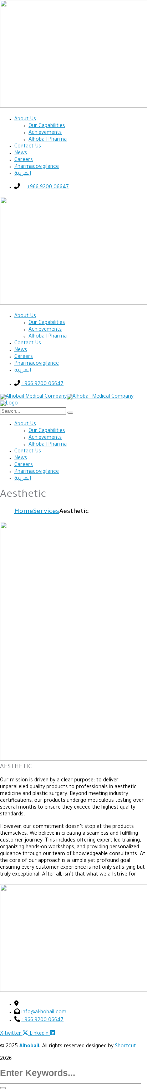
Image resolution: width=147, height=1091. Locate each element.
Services (46, 511)
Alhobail (29, 1046)
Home (23, 511)
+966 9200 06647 (48, 187)
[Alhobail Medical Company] (33, 397)
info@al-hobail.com (43, 1012)
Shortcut (125, 1046)
